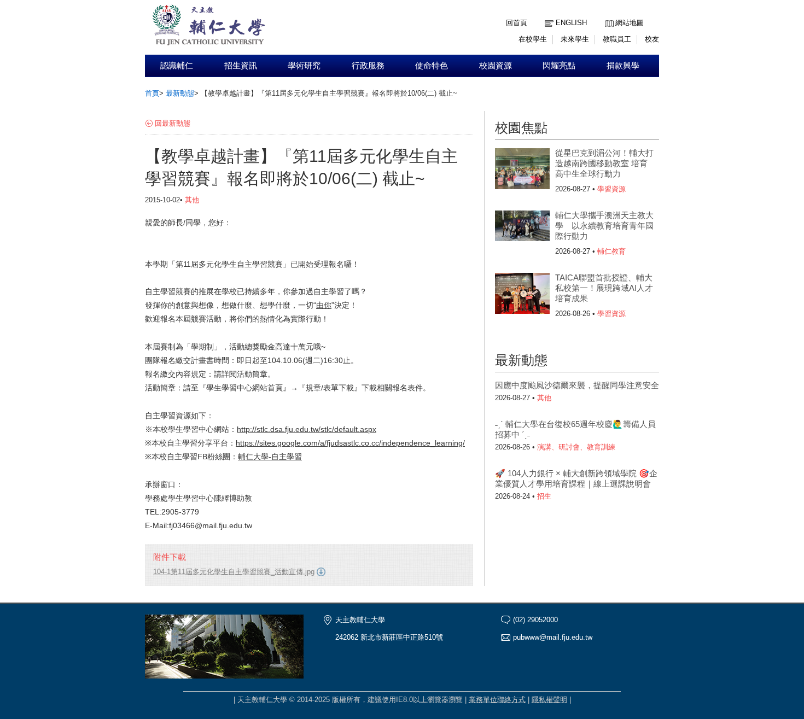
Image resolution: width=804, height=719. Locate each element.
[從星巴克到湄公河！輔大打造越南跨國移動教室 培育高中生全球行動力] (522, 170)
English (571, 23)
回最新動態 (172, 123)
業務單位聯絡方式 (497, 699)
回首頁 (516, 23)
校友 (652, 39)
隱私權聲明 (549, 699)
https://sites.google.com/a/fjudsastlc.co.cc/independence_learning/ (350, 443)
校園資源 (495, 65)
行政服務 (368, 65)
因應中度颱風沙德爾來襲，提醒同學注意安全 (577, 385)
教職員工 (617, 39)
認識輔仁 (176, 65)
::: (607, 14)
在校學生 (532, 39)
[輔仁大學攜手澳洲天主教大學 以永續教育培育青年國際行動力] (522, 232)
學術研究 (304, 65)
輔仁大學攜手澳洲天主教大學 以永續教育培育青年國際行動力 (604, 226)
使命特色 (431, 65)
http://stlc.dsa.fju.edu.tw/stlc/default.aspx (306, 429)
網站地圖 (629, 23)
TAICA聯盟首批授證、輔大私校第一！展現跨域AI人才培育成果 (604, 288)
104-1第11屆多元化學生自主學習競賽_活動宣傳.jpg (233, 572)
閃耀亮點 (559, 65)
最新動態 (180, 93)
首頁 (152, 93)
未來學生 (575, 39)
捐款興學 (623, 65)
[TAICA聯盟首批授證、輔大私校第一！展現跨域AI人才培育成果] (522, 295)
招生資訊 (240, 65)
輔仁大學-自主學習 (270, 456)
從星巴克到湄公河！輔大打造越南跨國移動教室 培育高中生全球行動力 (604, 163)
